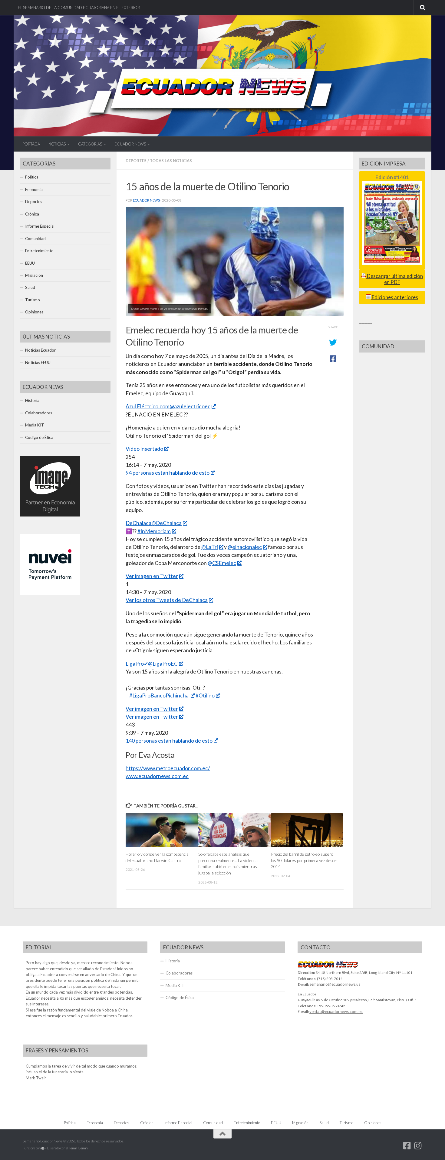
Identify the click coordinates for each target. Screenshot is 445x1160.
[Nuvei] (50, 593)
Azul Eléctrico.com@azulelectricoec (168, 406)
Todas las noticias (171, 160)
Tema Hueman (78, 1148)
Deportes (136, 160)
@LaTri (209, 547)
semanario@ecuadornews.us (334, 984)
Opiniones (34, 311)
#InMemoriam (154, 531)
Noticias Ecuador (40, 350)
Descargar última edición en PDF (394, 279)
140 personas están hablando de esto (169, 740)
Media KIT (34, 425)
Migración (34, 275)
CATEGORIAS (90, 144)
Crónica (32, 214)
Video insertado (144, 449)
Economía (34, 189)
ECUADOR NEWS (130, 144)
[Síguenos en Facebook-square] (407, 1146)
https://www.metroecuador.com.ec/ (168, 768)
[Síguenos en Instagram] (418, 1146)
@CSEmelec (222, 563)
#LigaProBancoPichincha (159, 695)
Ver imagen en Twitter (152, 576)
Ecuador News (146, 200)
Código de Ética (39, 437)
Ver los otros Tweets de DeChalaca (167, 600)
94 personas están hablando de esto (167, 473)
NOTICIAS (57, 144)
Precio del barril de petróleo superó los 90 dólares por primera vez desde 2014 (304, 860)
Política (31, 177)
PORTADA (31, 144)
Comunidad (35, 238)
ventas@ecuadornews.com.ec (336, 1011)
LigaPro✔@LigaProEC (152, 663)
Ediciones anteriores (394, 297)
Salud (30, 287)
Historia (32, 400)
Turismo (32, 299)
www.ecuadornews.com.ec (157, 776)
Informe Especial (39, 226)
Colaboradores (38, 412)
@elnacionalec (245, 547)
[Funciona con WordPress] (42, 1148)
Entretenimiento (39, 250)
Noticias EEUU (38, 362)
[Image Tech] (50, 515)
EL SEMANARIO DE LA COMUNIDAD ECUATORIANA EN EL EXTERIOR (79, 7)
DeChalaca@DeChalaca (154, 523)
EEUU (30, 263)
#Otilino (205, 695)
